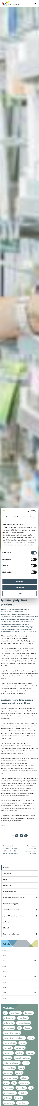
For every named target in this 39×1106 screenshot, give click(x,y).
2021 (4, 977)
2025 (4, 955)
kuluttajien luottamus (22, 1058)
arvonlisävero (15, 1013)
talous (6, 1083)
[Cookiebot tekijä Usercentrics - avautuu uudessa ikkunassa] (28, 511)
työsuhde (18, 1098)
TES (14, 1083)
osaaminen (8, 1073)
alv (5, 1013)
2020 (4, 982)
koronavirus (8, 1053)
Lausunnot (7, 886)
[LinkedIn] (21, 835)
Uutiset (6, 867)
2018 (4, 993)
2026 (4, 950)
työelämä (23, 1093)
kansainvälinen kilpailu (12, 1033)
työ (31, 1088)
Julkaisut (6, 922)
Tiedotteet (7, 873)
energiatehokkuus (24, 1023)
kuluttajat (7, 1058)
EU (19, 1028)
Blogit (5, 879)
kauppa (22, 1043)
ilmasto (27, 1028)
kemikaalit (7, 1048)
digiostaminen (9, 1018)
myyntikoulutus (9, 1068)
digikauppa (29, 1013)
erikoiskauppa (9, 1028)
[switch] (34, 559)
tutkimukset (21, 1088)
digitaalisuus (23, 1018)
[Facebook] (26, 835)
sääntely (24, 1078)
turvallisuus (24, 1083)
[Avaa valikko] (35, 3)
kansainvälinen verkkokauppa (14, 1038)
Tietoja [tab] (32, 517)
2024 (4, 961)
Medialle (6, 928)
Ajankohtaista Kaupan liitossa (13, 916)
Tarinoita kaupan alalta (11, 910)
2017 (4, 998)
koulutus (20, 1053)
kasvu (31, 1038)
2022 (4, 971)
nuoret (21, 1068)
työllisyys (7, 1098)
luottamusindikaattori (11, 1063)
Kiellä (19, 593)
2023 (4, 966)
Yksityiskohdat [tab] (19, 517)
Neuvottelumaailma (10, 892)
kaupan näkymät (9, 1043)
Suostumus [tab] (6, 517)
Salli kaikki (19, 581)
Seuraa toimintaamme (11, 934)
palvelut (19, 1073)
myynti (26, 1063)
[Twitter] (16, 835)
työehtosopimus (9, 1093)
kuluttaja (30, 1053)
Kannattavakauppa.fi (10, 904)
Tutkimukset (8, 1088)
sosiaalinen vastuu (10, 1078)
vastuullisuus (8, 1103)
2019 (4, 987)
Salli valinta (19, 587)
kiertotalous (20, 1048)
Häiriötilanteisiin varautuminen (14, 898)
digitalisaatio (8, 1023)
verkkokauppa (22, 1103)
